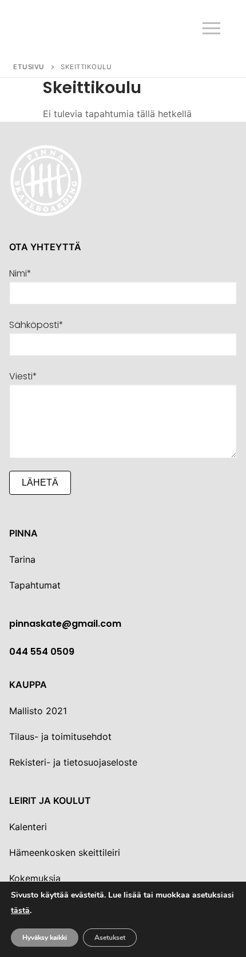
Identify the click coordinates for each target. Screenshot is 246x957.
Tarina (22, 559)
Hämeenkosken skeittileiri (64, 852)
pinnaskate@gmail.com (65, 623)
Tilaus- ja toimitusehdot (60, 736)
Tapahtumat (35, 585)
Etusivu (29, 67)
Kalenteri (28, 826)
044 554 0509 (41, 651)
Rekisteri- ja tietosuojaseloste (73, 762)
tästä (20, 911)
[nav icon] (211, 29)
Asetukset (109, 937)
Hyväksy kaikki (44, 937)
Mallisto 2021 (38, 710)
